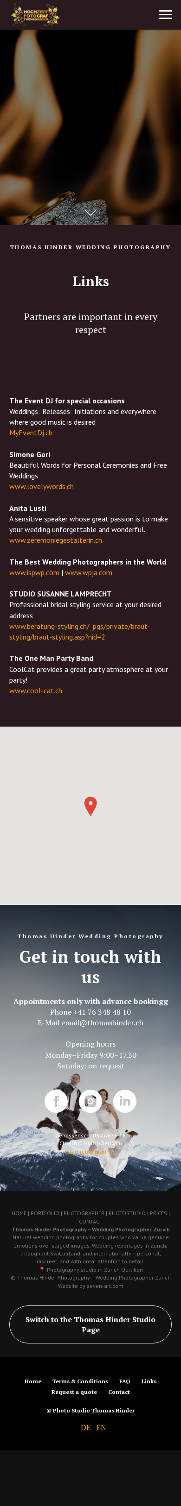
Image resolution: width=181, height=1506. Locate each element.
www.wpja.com (88, 1130)
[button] (90, 1364)
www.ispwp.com (34, 1130)
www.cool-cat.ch (35, 1248)
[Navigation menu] (165, 14)
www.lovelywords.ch (41, 1043)
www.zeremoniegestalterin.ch (55, 1097)
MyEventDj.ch (30, 990)
